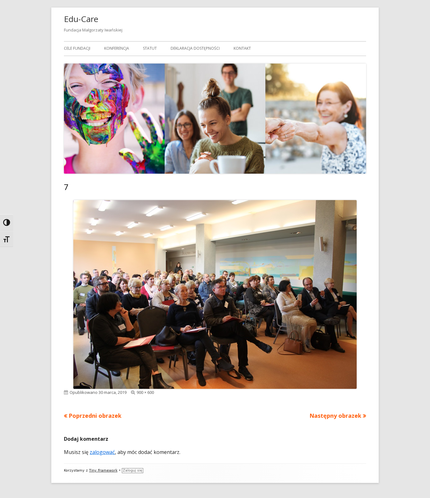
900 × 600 (145, 392)
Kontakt (242, 48)
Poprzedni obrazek (95, 415)
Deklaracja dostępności (195, 48)
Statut (150, 48)
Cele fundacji (77, 48)
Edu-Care (81, 19)
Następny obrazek (335, 415)
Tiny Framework (103, 470)
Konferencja (116, 48)
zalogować (102, 452)
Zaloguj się (132, 470)
